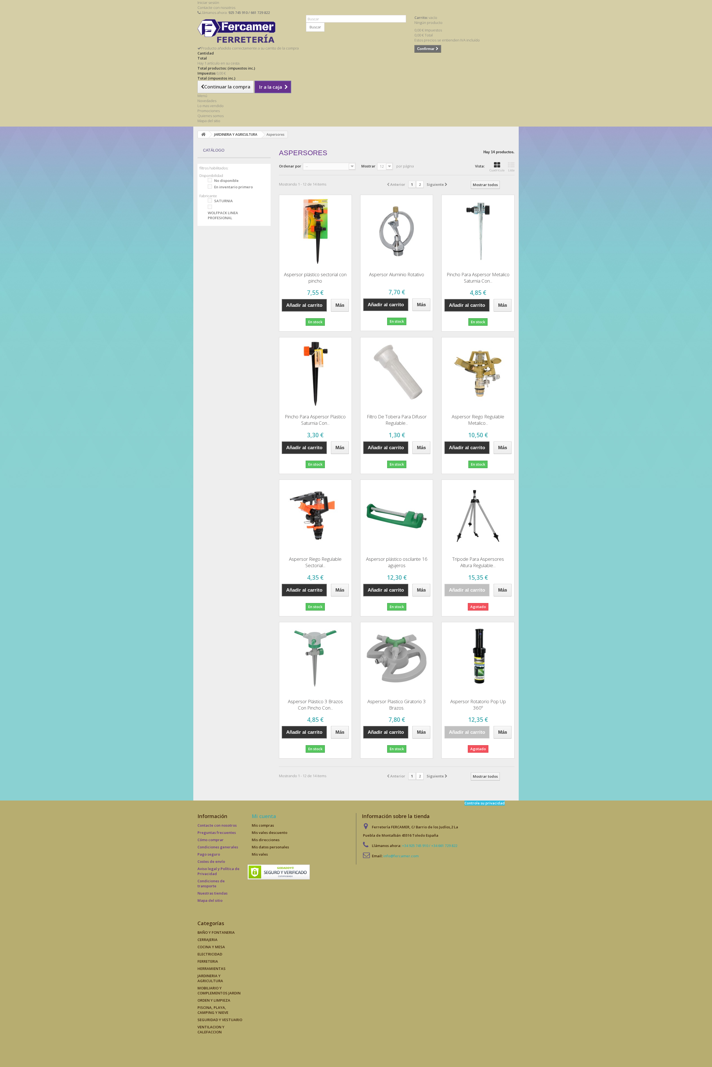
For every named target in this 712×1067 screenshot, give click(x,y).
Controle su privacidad (484, 803)
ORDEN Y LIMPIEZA (213, 1000)
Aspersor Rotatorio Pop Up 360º (478, 704)
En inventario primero (233, 186)
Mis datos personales (270, 846)
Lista (511, 170)
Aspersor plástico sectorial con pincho (315, 277)
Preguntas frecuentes (216, 832)
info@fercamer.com (401, 855)
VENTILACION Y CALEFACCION (210, 1029)
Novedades (206, 100)
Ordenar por (290, 166)
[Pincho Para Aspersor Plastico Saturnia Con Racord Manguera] (315, 373)
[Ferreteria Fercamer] (247, 32)
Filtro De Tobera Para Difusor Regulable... (397, 419)
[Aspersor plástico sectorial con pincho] (315, 231)
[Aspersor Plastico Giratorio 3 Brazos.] (396, 658)
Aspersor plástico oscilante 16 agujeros (396, 562)
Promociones (208, 110)
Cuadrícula (497, 170)
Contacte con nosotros (216, 7)
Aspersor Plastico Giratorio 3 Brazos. (396, 704)
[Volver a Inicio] (203, 134)
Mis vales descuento (269, 832)
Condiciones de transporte (211, 883)
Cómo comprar (210, 839)
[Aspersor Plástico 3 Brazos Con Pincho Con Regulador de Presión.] (315, 658)
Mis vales (260, 854)
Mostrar (368, 166)
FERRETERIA (207, 961)
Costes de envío (211, 861)
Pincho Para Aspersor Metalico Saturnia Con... (478, 277)
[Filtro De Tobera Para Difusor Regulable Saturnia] (396, 373)
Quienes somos (210, 115)
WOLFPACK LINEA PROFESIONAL (223, 215)
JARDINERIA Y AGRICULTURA (210, 978)
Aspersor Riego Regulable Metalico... (478, 419)
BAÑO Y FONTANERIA (216, 932)
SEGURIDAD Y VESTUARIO (219, 1019)
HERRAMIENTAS (211, 968)
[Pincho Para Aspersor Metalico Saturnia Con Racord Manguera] (477, 231)
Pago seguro (208, 854)
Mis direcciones (266, 839)
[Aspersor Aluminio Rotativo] (396, 231)
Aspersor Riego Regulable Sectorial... (315, 562)
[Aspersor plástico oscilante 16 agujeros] (396, 516)
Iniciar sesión (208, 2)
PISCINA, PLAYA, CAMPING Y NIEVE (212, 1010)
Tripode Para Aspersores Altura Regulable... (478, 562)
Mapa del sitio (208, 120)
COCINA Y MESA (211, 946)
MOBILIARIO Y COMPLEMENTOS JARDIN (219, 991)
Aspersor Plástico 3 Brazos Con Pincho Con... (315, 704)
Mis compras (263, 825)
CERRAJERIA (207, 939)
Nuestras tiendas (212, 893)
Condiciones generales (217, 846)
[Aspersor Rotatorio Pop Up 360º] (477, 658)
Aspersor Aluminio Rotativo (396, 274)
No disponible (226, 180)
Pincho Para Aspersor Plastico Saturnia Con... (315, 419)
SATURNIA (223, 200)
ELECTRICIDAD (209, 954)
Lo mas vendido (210, 105)
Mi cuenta (264, 816)
